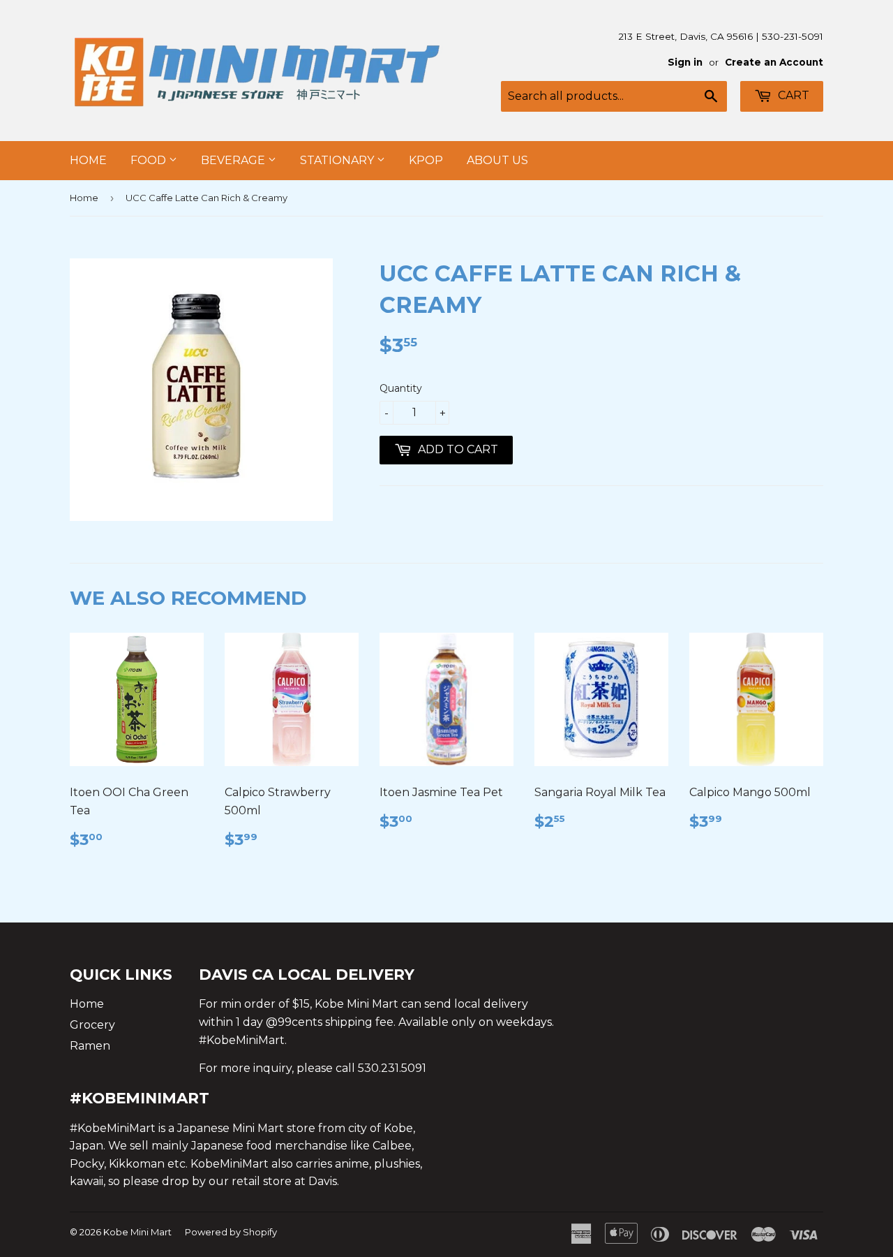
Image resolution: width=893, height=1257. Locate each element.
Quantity (401, 388)
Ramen (90, 1045)
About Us (497, 160)
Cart (792, 95)
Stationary (338, 160)
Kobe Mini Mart (137, 1231)
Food (149, 160)
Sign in (685, 62)
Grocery (92, 1024)
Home (88, 160)
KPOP (426, 160)
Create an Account (774, 62)
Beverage (234, 160)
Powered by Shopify (231, 1231)
